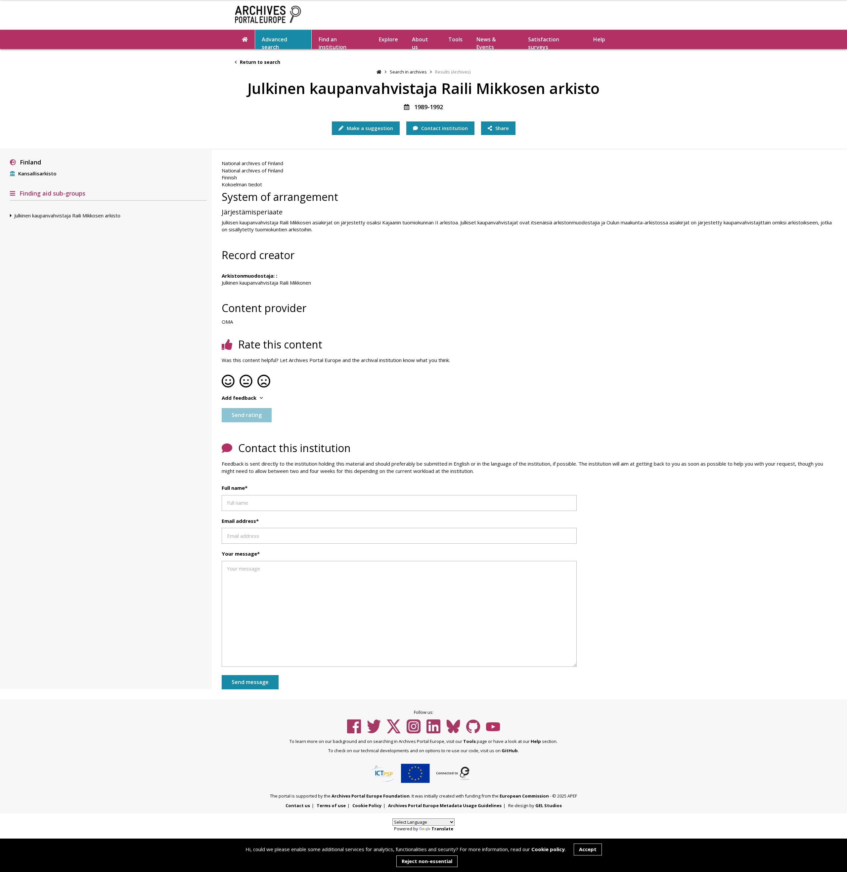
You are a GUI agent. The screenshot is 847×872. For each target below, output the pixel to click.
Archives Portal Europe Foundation (371, 796)
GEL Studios (548, 805)
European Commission (524, 796)
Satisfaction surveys (543, 42)
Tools (455, 39)
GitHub (510, 751)
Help (536, 741)
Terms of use (331, 805)
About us (420, 42)
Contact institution (444, 128)
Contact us (298, 805)
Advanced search (274, 42)
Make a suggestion (369, 128)
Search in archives (408, 72)
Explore (388, 39)
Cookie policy (548, 849)
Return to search (259, 62)
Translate (442, 829)
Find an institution (332, 42)
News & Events (486, 42)
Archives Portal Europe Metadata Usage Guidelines (445, 805)
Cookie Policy (366, 805)
